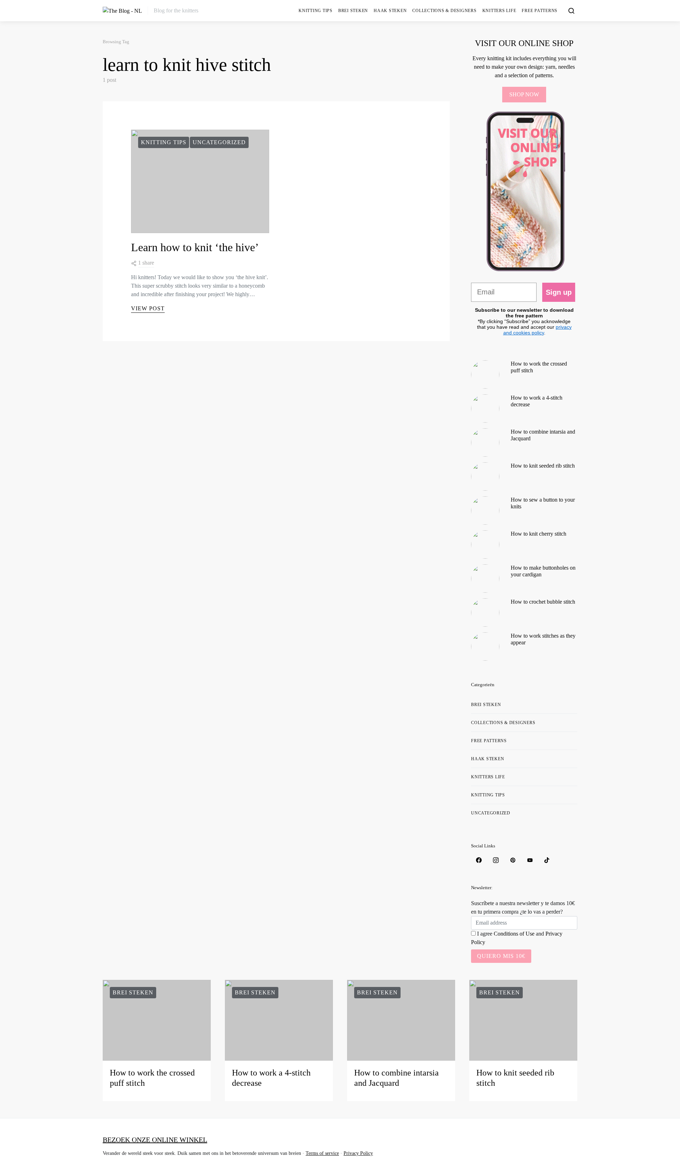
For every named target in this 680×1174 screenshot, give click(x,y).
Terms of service (322, 1153)
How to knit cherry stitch (538, 534)
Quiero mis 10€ (501, 956)
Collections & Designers (444, 10)
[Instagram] (496, 860)
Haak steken (390, 10)
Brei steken (353, 10)
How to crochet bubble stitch (543, 602)
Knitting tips (316, 10)
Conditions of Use (514, 934)
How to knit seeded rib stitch (543, 466)
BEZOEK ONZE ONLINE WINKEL (155, 1140)
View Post (148, 308)
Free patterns (539, 10)
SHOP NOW (524, 94)
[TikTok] (547, 860)
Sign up (559, 292)
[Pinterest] (513, 860)
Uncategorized (219, 142)
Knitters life (499, 10)
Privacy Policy (358, 1153)
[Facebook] (479, 860)
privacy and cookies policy (537, 329)
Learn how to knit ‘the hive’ (195, 247)
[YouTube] (530, 860)
